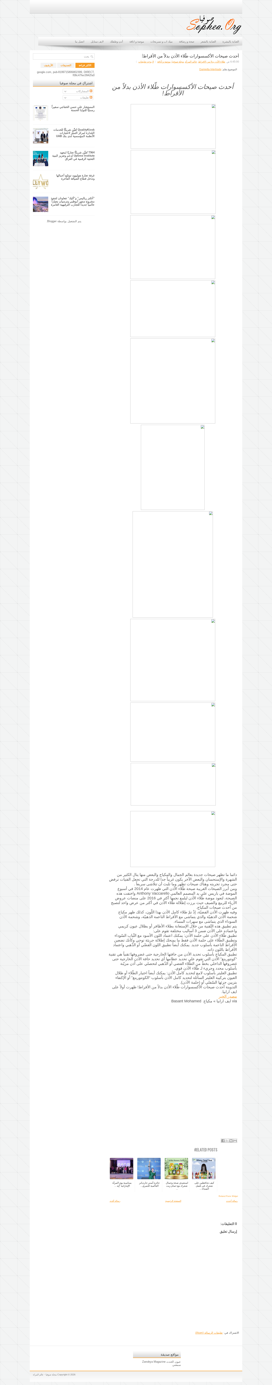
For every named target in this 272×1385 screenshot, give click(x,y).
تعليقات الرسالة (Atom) (209, 1332)
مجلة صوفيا (178, 61)
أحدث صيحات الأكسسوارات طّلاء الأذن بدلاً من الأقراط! (190, 55)
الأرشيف (48, 65)
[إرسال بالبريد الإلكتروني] (235, 1141)
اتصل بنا (79, 41)
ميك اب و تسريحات (161, 41)
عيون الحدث (173, 1361)
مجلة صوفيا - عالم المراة (45, 1374)
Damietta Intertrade (210, 69)
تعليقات (85, 97)
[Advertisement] (173, 1069)
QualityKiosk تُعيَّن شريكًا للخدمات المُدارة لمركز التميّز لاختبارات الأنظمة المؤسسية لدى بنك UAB (74, 133)
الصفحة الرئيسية (173, 1201)
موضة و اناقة (136, 41)
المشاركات (83, 91)
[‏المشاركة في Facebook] (223, 1141)
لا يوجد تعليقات (146, 61)
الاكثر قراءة (85, 65)
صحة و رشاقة (186, 41)
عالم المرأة (191, 61)
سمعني (176, 1364)
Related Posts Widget (228, 1196)
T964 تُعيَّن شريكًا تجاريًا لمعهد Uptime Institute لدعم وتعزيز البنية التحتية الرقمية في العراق (73, 155)
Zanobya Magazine (154, 1361)
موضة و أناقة (163, 61)
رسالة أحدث (232, 1201)
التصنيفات (66, 65)
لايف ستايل (97, 41)
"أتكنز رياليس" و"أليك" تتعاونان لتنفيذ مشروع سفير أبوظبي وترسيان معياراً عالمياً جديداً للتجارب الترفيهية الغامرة (73, 201)
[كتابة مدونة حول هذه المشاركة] (231, 1141)
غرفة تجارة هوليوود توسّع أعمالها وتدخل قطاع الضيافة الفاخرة (75, 177)
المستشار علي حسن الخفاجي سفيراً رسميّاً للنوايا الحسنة (73, 108)
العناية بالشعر (208, 41)
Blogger (52, 221)
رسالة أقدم (115, 1201)
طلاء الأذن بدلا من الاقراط (211, 61)
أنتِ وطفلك (116, 41)
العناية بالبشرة (230, 41)
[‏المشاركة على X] (227, 1141)
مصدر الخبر (228, 996)
